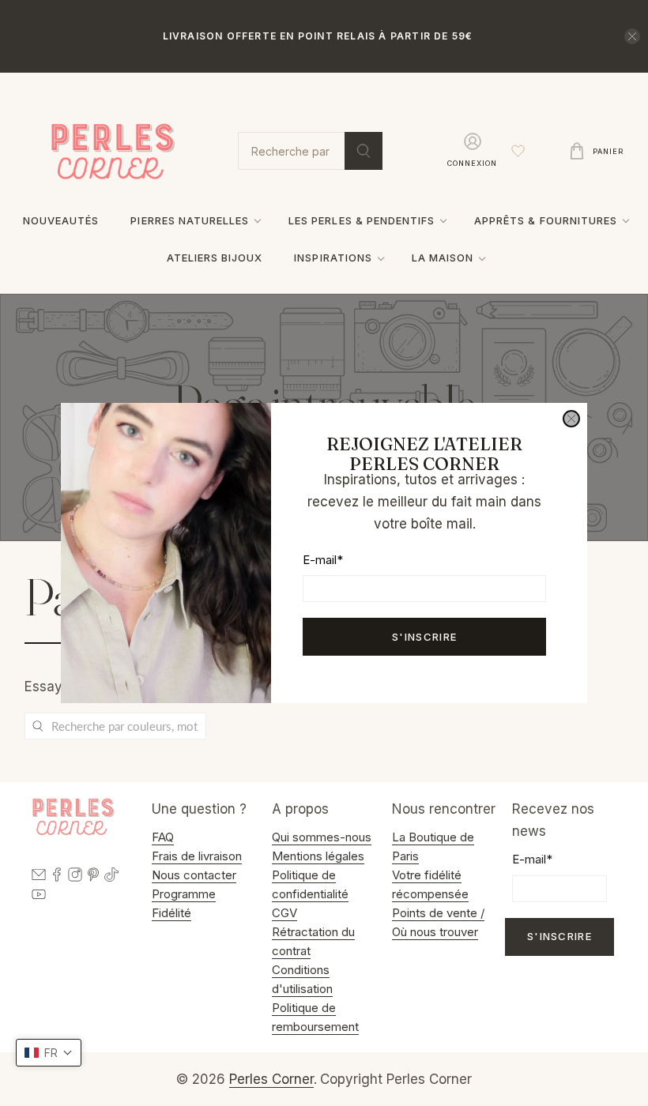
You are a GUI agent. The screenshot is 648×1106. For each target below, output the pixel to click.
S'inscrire (424, 636)
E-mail (323, 559)
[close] (571, 419)
